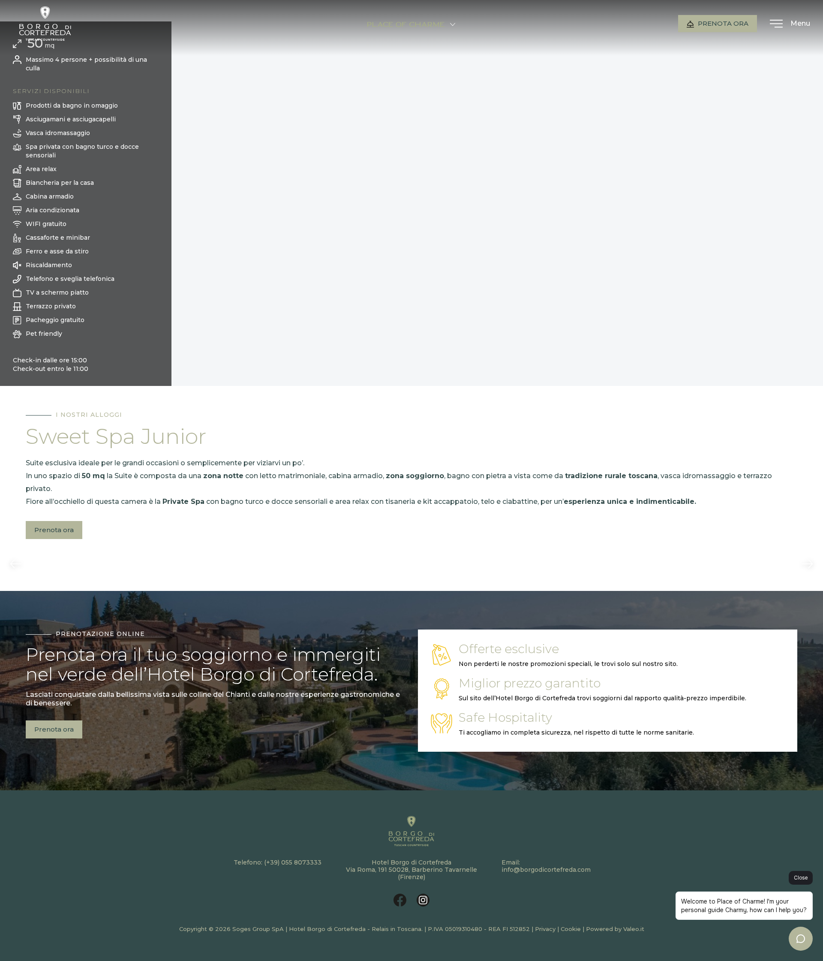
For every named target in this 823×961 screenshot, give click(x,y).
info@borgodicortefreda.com (546, 870)
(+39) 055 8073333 (292, 862)
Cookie (571, 928)
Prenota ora (722, 23)
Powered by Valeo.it (615, 928)
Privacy (545, 928)
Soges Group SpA (258, 928)
